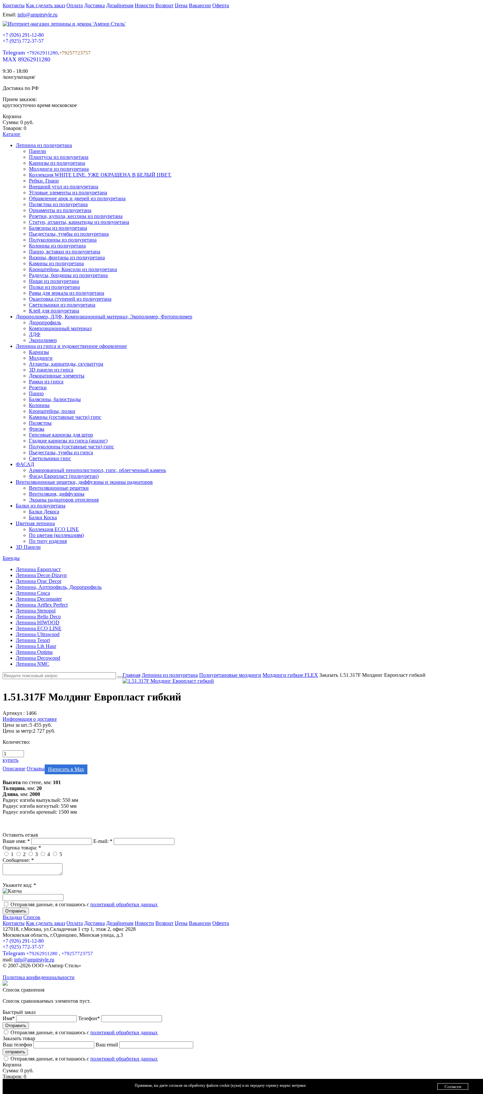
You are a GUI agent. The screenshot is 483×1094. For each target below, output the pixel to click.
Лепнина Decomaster (39, 599)
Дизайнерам (119, 5)
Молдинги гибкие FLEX (290, 675)
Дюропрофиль (45, 322)
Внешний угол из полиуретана (63, 186)
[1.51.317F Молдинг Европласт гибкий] (168, 681)
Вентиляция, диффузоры (56, 494)
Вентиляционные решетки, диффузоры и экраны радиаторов (84, 482)
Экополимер (43, 340)
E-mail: (102, 841)
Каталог (12, 134)
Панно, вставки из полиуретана (64, 251)
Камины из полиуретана (56, 263)
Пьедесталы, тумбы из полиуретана (69, 234)
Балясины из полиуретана (58, 228)
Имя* (9, 1018)
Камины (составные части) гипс (65, 417)
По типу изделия (48, 541)
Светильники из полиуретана (62, 305)
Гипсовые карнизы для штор (61, 435)
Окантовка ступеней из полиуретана (70, 299)
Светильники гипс (50, 458)
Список (31, 917)
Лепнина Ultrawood (37, 634)
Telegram (30, 52)
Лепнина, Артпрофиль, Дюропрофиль (59, 587)
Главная (131, 675)
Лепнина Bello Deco (38, 616)
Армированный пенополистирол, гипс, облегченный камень (97, 470)
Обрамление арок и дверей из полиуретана (77, 198)
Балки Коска (43, 517)
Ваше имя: (16, 841)
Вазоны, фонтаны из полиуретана (67, 257)
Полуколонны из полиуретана (63, 240)
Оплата (74, 5)
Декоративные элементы (56, 375)
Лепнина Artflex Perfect (42, 605)
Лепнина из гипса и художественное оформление (71, 346)
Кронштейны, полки (52, 411)
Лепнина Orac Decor (38, 581)
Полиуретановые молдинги (230, 675)
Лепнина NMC (32, 664)
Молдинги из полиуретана (59, 169)
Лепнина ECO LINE (38, 628)
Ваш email (107, 1044)
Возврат (164, 5)
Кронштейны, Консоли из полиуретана (73, 269)
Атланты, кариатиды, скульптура (66, 364)
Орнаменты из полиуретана (60, 210)
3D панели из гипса (51, 370)
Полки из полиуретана (54, 287)
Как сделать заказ (45, 5)
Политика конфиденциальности (39, 977)
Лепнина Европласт (38, 569)
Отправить (15, 911)
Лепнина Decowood (38, 658)
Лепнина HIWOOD (37, 622)
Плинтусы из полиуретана (58, 157)
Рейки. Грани (44, 180)
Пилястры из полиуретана (58, 204)
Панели (37, 151)
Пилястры (40, 423)
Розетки (38, 387)
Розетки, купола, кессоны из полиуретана (76, 216)
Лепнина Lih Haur (36, 646)
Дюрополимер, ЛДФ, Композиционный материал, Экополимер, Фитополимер (104, 316)
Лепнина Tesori (33, 640)
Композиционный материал (60, 328)
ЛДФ (34, 334)
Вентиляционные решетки (59, 488)
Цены (181, 5)
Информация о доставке (30, 719)
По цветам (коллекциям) (56, 535)
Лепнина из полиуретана (44, 145)
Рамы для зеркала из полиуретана (66, 293)
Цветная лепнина (35, 523)
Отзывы (36, 768)
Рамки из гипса (46, 381)
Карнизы (39, 352)
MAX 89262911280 (26, 59)
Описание (14, 768)
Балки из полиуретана (40, 505)
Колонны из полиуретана (57, 245)
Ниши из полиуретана (54, 281)
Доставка (94, 5)
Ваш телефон (18, 1044)
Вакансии (200, 5)
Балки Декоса (44, 511)
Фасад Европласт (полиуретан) (64, 476)
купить (10, 760)
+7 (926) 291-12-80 (23, 35)
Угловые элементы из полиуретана (68, 192)
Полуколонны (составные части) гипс (71, 446)
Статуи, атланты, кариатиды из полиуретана (79, 222)
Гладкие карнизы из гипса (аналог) (68, 440)
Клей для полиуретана (54, 310)
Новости (144, 5)
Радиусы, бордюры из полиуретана (68, 275)
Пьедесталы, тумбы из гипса (61, 452)
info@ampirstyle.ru (37, 14)
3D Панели (28, 547)
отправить (15, 1051)
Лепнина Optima (34, 652)
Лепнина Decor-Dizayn (41, 575)
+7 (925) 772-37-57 (23, 41)
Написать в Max (66, 769)
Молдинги (41, 358)
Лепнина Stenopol (36, 610)
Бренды (11, 558)
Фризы (36, 429)
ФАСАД (25, 464)
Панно (36, 393)
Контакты (14, 5)
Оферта (220, 5)
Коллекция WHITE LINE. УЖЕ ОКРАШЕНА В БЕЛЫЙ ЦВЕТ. (100, 175)
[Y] (120, 677)
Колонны (39, 405)
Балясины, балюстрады (55, 399)
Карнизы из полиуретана (57, 163)
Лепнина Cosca (33, 593)
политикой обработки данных (124, 904)
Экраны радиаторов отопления (64, 500)
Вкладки (12, 917)
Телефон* (89, 1018)
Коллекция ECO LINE (54, 529)
